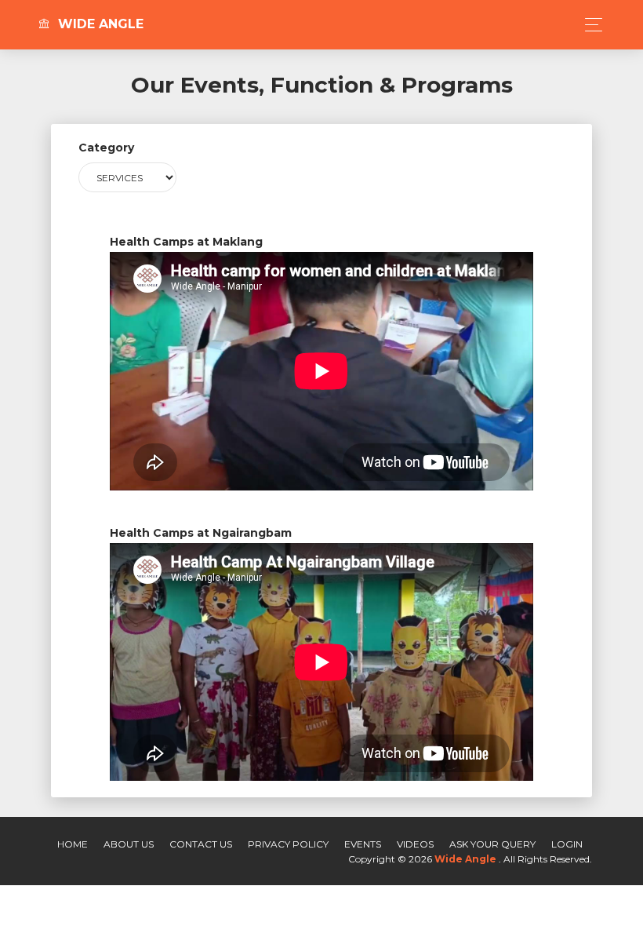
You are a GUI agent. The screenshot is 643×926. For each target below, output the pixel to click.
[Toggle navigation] (589, 24)
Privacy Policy (288, 844)
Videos (415, 844)
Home (72, 844)
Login (567, 844)
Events (362, 844)
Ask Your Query (492, 844)
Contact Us (200, 844)
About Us (129, 844)
